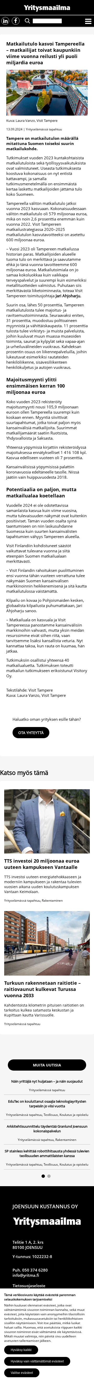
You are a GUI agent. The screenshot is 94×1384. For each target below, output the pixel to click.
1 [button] (43, 1176)
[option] (47, 1124)
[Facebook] (16, 21)
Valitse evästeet (22, 1373)
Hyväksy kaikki (21, 1350)
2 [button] (49, 1176)
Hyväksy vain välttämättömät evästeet (37, 1361)
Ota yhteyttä (31, 732)
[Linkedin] (5, 21)
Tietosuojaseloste (29, 1285)
